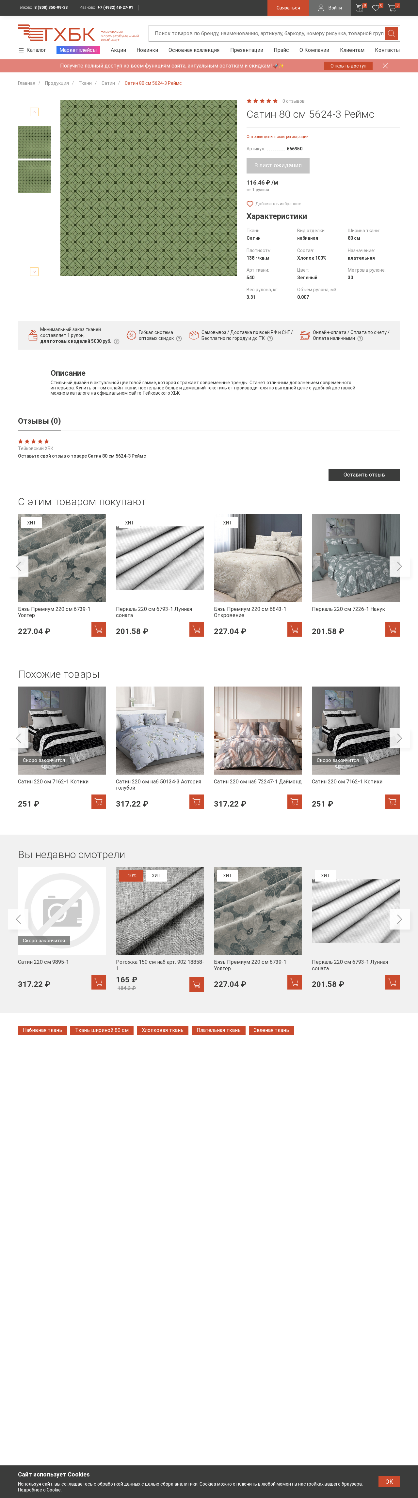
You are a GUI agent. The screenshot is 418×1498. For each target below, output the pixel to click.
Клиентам (352, 50)
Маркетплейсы (78, 50)
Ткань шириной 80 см (102, 1030)
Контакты (387, 50)
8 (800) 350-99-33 (51, 7)
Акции (118, 50)
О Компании (314, 50)
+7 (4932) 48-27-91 (115, 7)
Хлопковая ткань (163, 1030)
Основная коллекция (194, 50)
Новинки (147, 50)
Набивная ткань (42, 1030)
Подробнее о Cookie (39, 1489)
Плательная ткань (219, 1030)
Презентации (246, 50)
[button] (34, 112)
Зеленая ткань (271, 1030)
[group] (62, 579)
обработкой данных (118, 1484)
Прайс (281, 50)
